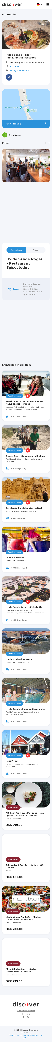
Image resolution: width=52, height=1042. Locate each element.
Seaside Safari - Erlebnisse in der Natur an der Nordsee (24, 402)
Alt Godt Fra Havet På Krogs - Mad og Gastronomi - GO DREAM (25, 814)
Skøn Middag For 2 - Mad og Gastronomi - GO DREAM (21, 970)
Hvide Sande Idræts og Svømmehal (25, 709)
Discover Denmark (26, 1011)
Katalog (26, 1014)
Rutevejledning (13, 124)
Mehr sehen (13, 807)
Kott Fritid (11, 761)
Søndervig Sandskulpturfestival (24, 508)
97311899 (14, 66)
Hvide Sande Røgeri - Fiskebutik (24, 607)
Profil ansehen (14, 396)
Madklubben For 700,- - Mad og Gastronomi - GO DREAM (23, 918)
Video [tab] (35, 250)
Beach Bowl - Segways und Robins (25, 456)
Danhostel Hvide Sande (19, 659)
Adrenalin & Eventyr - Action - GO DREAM (25, 866)
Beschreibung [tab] (16, 250)
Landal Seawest (15, 557)
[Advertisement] (26, 213)
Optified (26, 1038)
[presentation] (45, 143)
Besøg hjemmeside (19, 70)
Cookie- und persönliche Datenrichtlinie (26, 1035)
